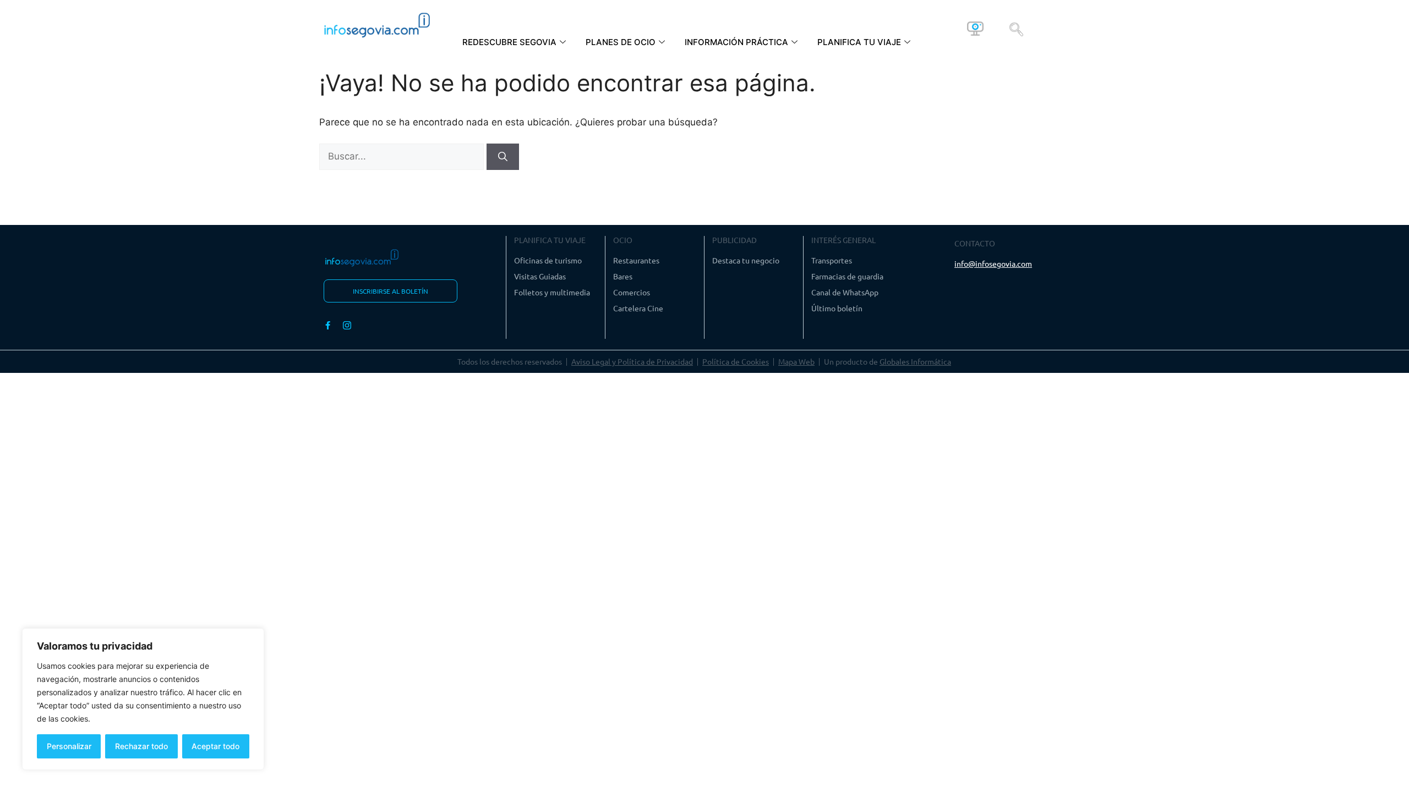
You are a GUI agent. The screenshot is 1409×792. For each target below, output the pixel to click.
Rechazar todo (141, 746)
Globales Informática (915, 361)
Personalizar (69, 746)
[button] (1016, 29)
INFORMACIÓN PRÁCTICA (736, 42)
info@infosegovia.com (993, 263)
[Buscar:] (403, 156)
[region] (143, 699)
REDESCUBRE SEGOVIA (509, 42)
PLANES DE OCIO (621, 42)
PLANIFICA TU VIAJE (859, 42)
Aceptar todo (215, 746)
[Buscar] (503, 157)
